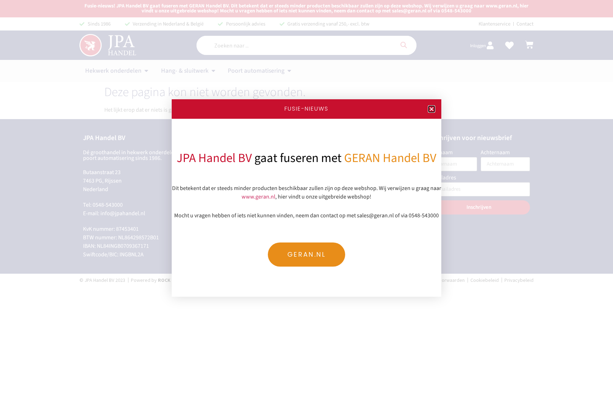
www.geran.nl (258, 197)
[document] (306, 198)
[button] (431, 109)
